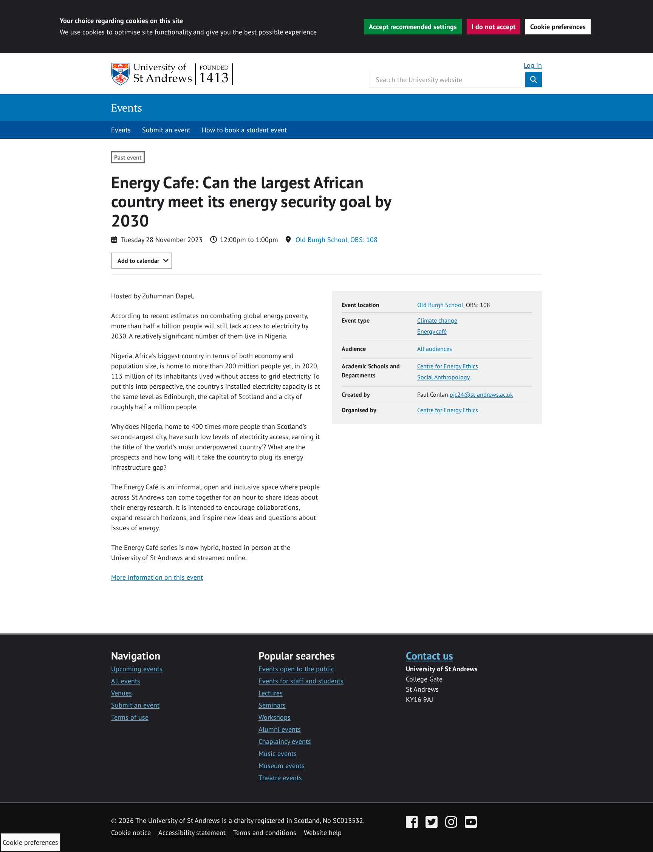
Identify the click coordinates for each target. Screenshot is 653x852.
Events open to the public (296, 668)
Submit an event (166, 130)
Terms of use (130, 717)
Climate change (437, 320)
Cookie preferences (558, 26)
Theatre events (280, 777)
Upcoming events (136, 668)
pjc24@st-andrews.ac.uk (481, 394)
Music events (277, 753)
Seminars (272, 705)
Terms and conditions (264, 832)
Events (126, 108)
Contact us (429, 656)
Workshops (274, 717)
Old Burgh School (440, 305)
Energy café (432, 331)
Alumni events (279, 729)
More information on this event (157, 577)
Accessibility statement (192, 832)
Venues (121, 693)
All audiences (434, 348)
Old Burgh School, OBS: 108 (337, 239)
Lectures (270, 693)
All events (125, 681)
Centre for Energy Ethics (447, 366)
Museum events (281, 765)
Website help (323, 832)
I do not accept (493, 26)
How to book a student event (244, 130)
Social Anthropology (443, 377)
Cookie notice (131, 832)
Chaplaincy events (284, 741)
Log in (533, 65)
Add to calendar (138, 260)
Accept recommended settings (413, 26)
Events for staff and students (301, 681)
